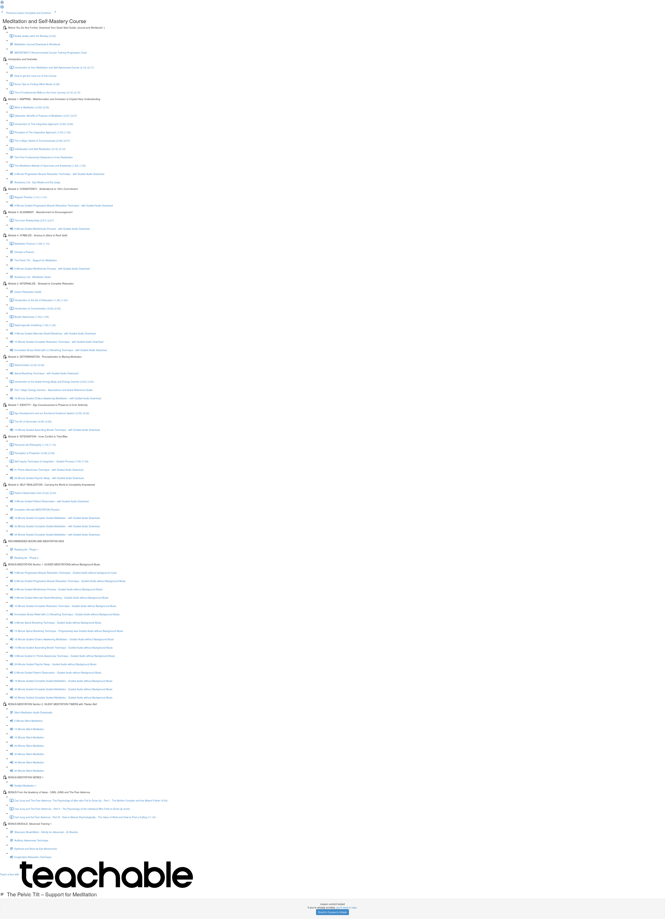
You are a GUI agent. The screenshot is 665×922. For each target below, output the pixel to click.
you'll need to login (346, 907)
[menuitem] (2, 8)
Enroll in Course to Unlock (332, 912)
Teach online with (10, 874)
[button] (2, 3)
